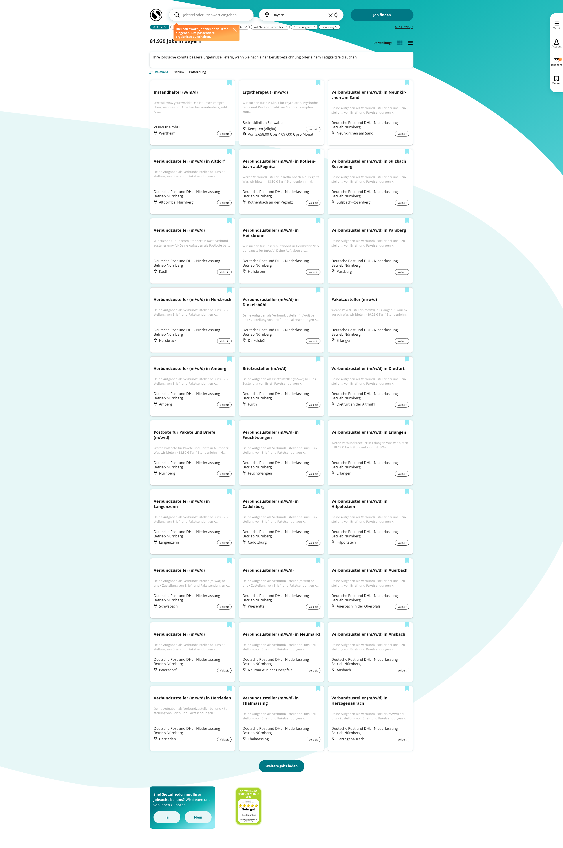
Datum (179, 72)
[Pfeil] (165, 27)
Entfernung (197, 72)
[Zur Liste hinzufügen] (229, 83)
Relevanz (161, 72)
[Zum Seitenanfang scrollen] (550, 821)
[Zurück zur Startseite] (156, 17)
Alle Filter (404, 27)
